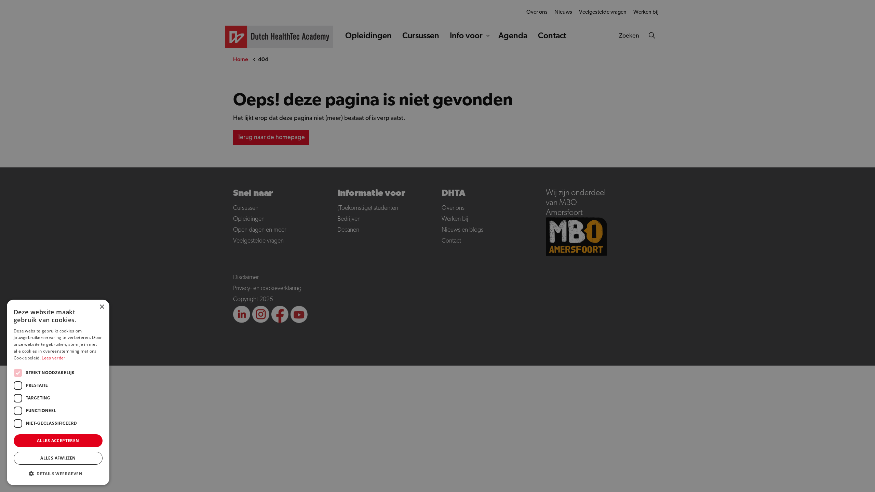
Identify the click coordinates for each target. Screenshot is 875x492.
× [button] (101, 307)
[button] (58, 473)
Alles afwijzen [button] (58, 458)
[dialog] (437, 246)
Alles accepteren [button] (58, 440)
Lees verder (53, 358)
